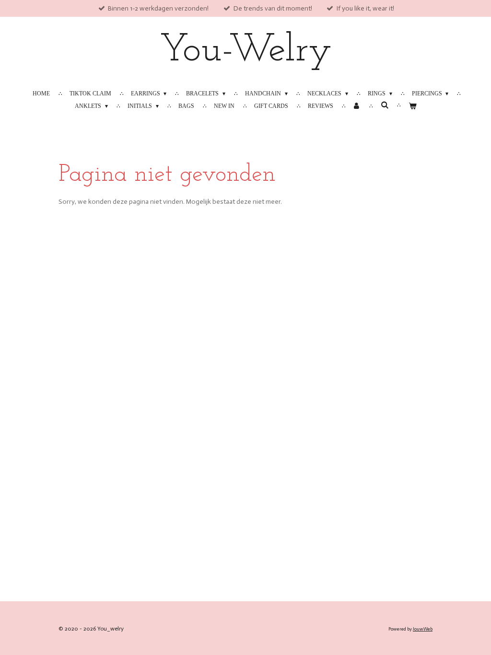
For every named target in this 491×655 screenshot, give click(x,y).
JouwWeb (423, 629)
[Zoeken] (384, 105)
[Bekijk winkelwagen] (412, 106)
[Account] (357, 106)
